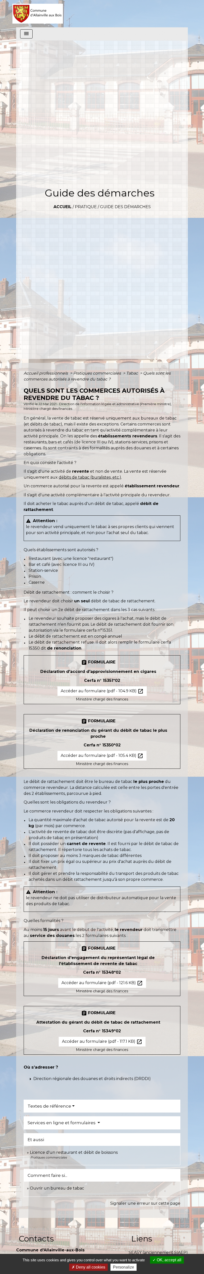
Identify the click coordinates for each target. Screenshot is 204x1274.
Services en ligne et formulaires (62, 1122)
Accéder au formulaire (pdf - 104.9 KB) (102, 691)
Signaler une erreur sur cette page (145, 1203)
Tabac (132, 373)
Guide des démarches (125, 206)
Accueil (62, 206)
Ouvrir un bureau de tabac (57, 1188)
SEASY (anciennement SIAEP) (158, 1252)
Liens (141, 1238)
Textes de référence (49, 1106)
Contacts (36, 1238)
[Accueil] (37, 13)
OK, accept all (168, 1260)
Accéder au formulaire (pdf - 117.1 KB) (102, 1042)
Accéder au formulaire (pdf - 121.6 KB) (102, 983)
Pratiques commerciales (97, 373)
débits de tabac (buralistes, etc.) (90, 477)
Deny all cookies (90, 1267)
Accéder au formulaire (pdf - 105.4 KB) (102, 756)
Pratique (86, 206)
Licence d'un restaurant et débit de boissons (74, 1152)
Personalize (123, 1267)
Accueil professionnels (46, 373)
